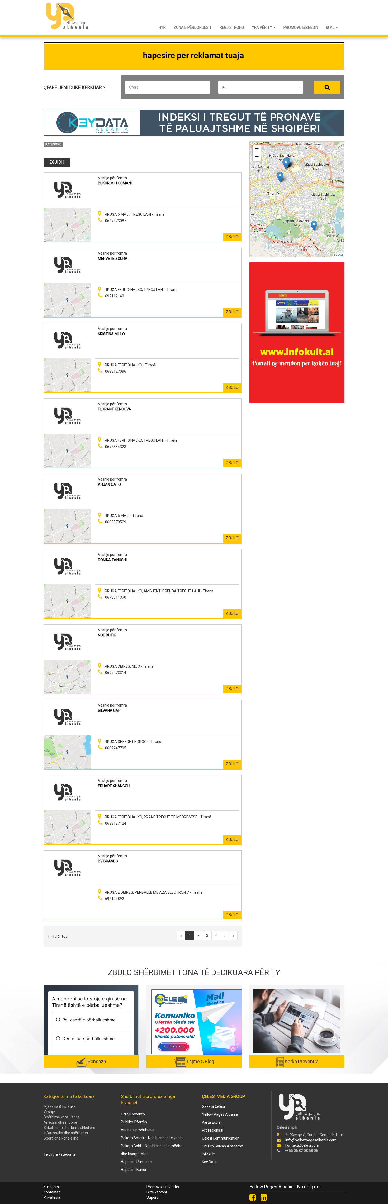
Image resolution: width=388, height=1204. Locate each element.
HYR (162, 27)
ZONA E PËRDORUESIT (193, 27)
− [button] (257, 156)
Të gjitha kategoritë (60, 1154)
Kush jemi (52, 1187)
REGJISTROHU (232, 27)
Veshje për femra (112, 178)
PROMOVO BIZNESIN (300, 27)
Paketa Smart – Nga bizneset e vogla (152, 1138)
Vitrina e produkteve (137, 1130)
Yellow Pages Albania (220, 1114)
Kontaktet (52, 1192)
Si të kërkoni (156, 1192)
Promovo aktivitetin (162, 1187)
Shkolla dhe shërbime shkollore (69, 1127)
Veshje (49, 1112)
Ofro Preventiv (133, 1114)
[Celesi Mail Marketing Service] (196, 1021)
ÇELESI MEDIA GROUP (223, 1096)
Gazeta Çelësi (213, 1106)
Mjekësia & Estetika (60, 1106)
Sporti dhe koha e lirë (61, 1138)
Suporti (152, 1197)
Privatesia (52, 1197)
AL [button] (332, 27)
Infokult (208, 1154)
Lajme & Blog (200, 1061)
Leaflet (338, 255)
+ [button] (257, 148)
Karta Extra (211, 1122)
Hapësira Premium (136, 1162)
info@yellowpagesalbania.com (311, 1140)
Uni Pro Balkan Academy (222, 1146)
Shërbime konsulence (62, 1117)
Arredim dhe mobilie (60, 1122)
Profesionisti (212, 1130)
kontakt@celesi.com (302, 1145)
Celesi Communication (220, 1138)
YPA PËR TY (262, 27)
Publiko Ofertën (134, 1122)
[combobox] (260, 87)
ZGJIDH (56, 162)
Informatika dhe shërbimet (66, 1133)
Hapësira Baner (133, 1170)
